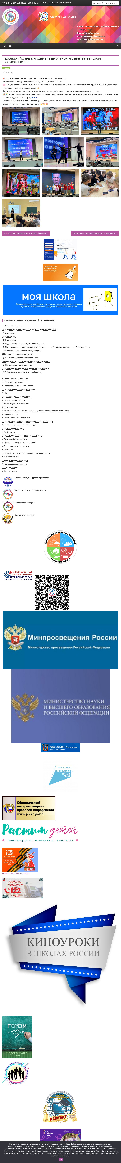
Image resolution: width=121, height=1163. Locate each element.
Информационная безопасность (16, 404)
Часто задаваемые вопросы (15, 464)
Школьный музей (10, 467)
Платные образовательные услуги (19, 354)
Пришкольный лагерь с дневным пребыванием (22, 435)
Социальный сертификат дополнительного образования (26, 453)
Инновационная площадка (14, 400)
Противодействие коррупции (15, 439)
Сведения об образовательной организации (56, 2)
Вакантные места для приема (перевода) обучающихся (27, 361)
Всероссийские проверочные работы (18, 386)
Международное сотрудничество (18, 365)
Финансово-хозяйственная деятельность (21, 358)
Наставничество (10, 407)
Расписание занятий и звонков (16, 446)
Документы (9, 333)
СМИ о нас (8, 450)
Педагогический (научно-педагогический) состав (24, 344)
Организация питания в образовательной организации (27, 368)
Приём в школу (9, 432)
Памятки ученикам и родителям (16, 418)
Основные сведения (13, 326)
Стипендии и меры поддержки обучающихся (23, 351)
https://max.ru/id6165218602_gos (90, 39)
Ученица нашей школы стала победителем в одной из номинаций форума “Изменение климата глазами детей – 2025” (96, 233)
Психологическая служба (25, 503)
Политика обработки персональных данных (21, 425)
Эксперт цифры (10, 471)
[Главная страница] (4, 46)
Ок (61, 1159)
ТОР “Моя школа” (10, 457)
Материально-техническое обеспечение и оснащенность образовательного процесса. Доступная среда (47, 347)
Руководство (10, 340)
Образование (10, 336)
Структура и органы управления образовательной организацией (31, 329)
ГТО (5, 393)
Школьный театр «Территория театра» (30, 490)
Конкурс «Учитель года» (25, 515)
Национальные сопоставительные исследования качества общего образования (36, 411)
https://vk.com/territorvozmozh (92, 36)
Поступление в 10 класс (13, 428)
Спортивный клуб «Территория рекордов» (32, 478)
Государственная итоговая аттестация (19, 389)
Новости (6, 68)
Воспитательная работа (13, 382)
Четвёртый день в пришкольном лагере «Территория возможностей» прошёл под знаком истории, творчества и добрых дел (27, 233)
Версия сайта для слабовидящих (106, 3)
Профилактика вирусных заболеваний (19, 443)
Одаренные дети (10, 414)
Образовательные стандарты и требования (23, 372)
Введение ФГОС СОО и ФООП (16, 379)
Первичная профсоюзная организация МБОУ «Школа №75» (28, 421)
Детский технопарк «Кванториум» (17, 396)
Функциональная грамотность (15, 460)
